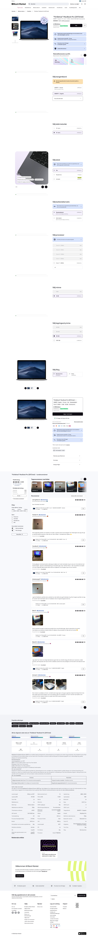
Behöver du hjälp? (74, 4)
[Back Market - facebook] (16, 913)
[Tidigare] (25, 388)
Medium (64, 908)
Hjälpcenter (26, 917)
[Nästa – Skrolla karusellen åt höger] (85, 55)
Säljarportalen (27, 908)
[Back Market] (19, 4)
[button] (44, 20)
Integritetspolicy (53, 910)
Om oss (13, 906)
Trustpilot (65, 906)
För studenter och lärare (17, 908)
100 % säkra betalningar (55, 924)
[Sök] (29, 4)
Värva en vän (39, 906)
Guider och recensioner (29, 919)
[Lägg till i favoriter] (84, 25)
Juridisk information (54, 918)
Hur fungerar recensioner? (19, 498)
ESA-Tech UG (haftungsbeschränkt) (59, 423)
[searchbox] (49, 4)
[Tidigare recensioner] (81, 707)
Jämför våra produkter (29, 921)
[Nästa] (38, 388)
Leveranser (26, 912)
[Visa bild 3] (35, 388)
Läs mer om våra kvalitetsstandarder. (65, 790)
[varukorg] (85, 4)
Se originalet (42, 536)
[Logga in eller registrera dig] (81, 4)
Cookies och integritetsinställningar (55, 913)
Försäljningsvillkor (53, 908)
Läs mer (68, 444)
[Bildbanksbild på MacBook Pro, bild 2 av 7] (15, 33)
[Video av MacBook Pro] (15, 26)
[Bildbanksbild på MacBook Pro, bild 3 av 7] (15, 41)
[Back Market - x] (19, 913)
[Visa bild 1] (28, 388)
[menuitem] (28, 7)
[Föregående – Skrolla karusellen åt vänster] (81, 55)
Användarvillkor (53, 906)
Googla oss (44, 871)
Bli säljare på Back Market (29, 906)
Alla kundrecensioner (28, 923)
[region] (69, 61)
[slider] (13, 511)
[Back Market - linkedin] (13, 913)
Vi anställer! (14, 910)
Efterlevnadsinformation (78, 421)
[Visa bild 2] (31, 388)
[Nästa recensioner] (85, 707)
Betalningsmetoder (28, 910)
